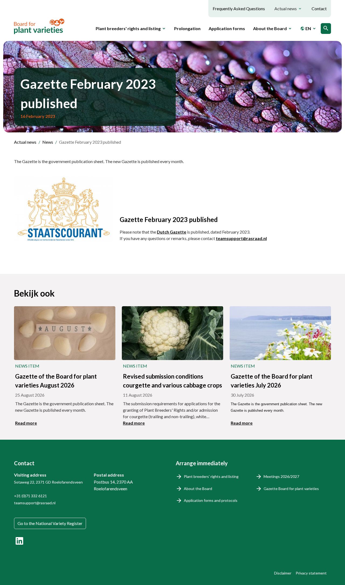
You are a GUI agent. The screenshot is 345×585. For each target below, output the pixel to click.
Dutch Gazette (171, 231)
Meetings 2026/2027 (281, 476)
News (47, 142)
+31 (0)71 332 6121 (30, 496)
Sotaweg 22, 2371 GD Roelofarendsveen (48, 482)
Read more (26, 422)
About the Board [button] (270, 28)
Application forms (227, 28)
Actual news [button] (285, 8)
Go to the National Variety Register (50, 523)
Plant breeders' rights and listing (211, 476)
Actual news (25, 142)
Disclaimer (282, 573)
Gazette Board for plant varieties (291, 488)
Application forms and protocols (210, 500)
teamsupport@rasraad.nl (241, 238)
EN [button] (305, 28)
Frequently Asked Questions (239, 8)
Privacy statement (311, 573)
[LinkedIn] (19, 540)
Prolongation (187, 28)
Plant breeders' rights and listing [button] (128, 28)
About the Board (198, 488)
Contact (319, 8)
